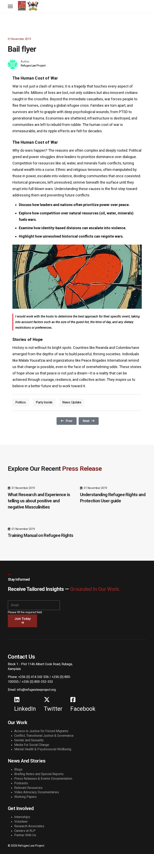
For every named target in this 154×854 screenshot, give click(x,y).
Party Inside (44, 402)
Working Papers (25, 797)
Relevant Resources (28, 788)
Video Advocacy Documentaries (36, 792)
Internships (22, 817)
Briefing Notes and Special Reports (39, 774)
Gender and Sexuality (29, 740)
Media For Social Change (31, 745)
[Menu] (10, 6)
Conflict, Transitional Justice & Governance (44, 736)
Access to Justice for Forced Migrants (41, 731)
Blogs (18, 769)
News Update (71, 402)
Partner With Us (25, 835)
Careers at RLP (24, 831)
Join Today (22, 619)
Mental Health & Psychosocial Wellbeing (42, 749)
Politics (20, 402)
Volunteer (21, 821)
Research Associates (29, 826)
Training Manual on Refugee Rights (40, 535)
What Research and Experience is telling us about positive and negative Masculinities (39, 501)
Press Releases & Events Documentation (43, 778)
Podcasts (21, 783)
